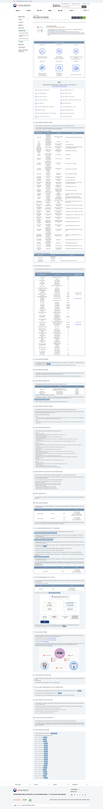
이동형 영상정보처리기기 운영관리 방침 (24, 36)
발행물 (49, 10)
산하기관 (36, 784)
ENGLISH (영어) (76, 3)
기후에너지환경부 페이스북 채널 (77, 795)
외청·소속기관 (18, 784)
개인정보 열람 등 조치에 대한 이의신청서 (41, 556)
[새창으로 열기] (30, 800)
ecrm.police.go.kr (44, 641)
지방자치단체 (74, 784)
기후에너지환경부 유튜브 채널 (72, 795)
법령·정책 (39, 10)
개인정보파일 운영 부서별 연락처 (54, 592)
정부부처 (55, 784)
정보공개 (18, 10)
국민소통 (28, 10)
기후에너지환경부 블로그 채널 (82, 795)
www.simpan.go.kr (49, 645)
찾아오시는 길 (73, 791)
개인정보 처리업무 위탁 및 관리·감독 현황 (41, 399)
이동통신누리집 (85, 3)
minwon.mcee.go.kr (78, 298)
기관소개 (71, 10)
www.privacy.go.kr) (59, 362)
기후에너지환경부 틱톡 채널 (85, 795)
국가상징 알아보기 (66, 3)
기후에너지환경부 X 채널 (80, 795)
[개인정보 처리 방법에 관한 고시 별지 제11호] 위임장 (43, 539)
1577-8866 (49, 794)
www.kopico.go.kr (52, 638)
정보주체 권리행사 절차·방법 (23, 38)
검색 (83, 6)
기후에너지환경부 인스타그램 (74, 795)
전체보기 (85, 10)
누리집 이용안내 (74, 789)
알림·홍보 (60, 10)
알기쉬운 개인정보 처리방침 (23, 33)
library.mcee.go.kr (77, 324)
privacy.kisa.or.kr (51, 639)
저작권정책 (24, 800)
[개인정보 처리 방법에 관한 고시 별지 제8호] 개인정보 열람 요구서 (45, 533)
